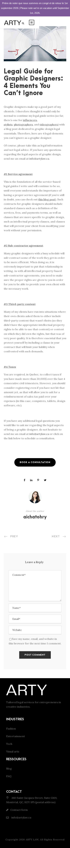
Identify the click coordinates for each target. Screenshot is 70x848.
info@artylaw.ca (39, 158)
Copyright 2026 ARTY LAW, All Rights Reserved (35, 839)
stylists (8, 124)
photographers (23, 124)
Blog (9, 768)
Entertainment (15, 736)
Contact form (19, 809)
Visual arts (12, 751)
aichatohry (35, 517)
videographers (49, 124)
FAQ (8, 776)
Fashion (11, 728)
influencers (30, 120)
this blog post (46, 199)
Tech (9, 743)
